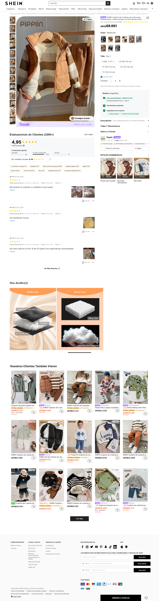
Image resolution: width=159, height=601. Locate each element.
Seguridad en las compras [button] (116, 110)
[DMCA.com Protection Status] (88, 588)
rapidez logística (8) (72, 166)
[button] (148, 3)
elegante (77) (34, 166)
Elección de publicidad (61, 593)
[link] (138, 3)
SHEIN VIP (31, 567)
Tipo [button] (107, 56)
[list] (99, 547)
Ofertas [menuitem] (41, 9)
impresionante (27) (54, 170)
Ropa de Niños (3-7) (33, 13)
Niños (23, 13)
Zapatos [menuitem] (124, 9)
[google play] (126, 548)
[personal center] (134, 3)
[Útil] (83, 200)
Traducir (12, 190)
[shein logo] (13, 3)
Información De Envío (35, 545)
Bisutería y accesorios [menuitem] (111, 9)
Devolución (32, 548)
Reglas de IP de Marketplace (20, 593)
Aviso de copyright (37, 593)
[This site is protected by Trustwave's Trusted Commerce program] (82, 588)
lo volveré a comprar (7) (18, 166)
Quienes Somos (16, 545)
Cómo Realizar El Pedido (33, 558)
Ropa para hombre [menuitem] (95, 9)
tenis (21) (41, 170)
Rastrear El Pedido (34, 562)
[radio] (103, 39)
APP (121, 542)
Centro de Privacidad (17, 591)
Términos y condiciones (56, 591)
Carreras (13, 548)
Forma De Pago (51, 548)
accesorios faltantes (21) (72, 170)
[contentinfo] (116, 584)
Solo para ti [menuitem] (22, 9)
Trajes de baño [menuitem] (64, 9)
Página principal (15, 13)
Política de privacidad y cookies (37, 591)
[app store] (121, 548)
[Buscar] (108, 3)
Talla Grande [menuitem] (82, 9)
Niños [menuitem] (73, 9)
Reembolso (32, 551)
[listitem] (108, 168)
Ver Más (79, 519)
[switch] (49, 159)
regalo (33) (86, 166)
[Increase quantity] (119, 80)
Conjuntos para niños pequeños (51, 13)
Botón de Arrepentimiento (33, 554)
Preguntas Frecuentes (53, 554)
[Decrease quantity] (110, 80)
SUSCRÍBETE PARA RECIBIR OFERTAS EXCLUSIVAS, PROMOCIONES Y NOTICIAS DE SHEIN (112, 553)
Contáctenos (50, 545)
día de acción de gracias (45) (52, 166)
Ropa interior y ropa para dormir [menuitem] (141, 9)
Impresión (49, 593)
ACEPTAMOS (85, 580)
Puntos (48, 551)
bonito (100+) (15, 170)
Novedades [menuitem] (32, 9)
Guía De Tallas (33, 564)
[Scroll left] (149, 9)
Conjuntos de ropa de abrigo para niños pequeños (79, 13)
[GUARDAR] (146, 598)
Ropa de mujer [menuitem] (51, 9)
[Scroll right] (152, 9)
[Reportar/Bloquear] (93, 200)
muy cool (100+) (29, 170)
